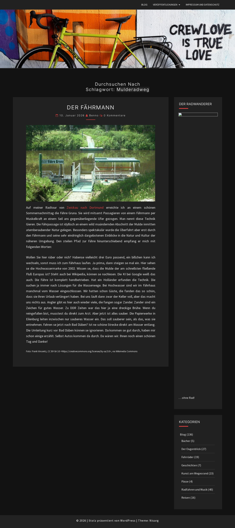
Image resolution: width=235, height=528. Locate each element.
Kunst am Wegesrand (194, 473)
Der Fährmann (91, 107)
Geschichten (189, 465)
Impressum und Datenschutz (202, 4)
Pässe (185, 481)
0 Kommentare (115, 115)
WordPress (127, 520)
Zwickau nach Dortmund (85, 207)
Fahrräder (187, 457)
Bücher (185, 441)
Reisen (185, 497)
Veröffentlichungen (165, 4)
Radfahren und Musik (194, 489)
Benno (94, 115)
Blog (144, 4)
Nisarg (154, 520)
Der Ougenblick (191, 449)
